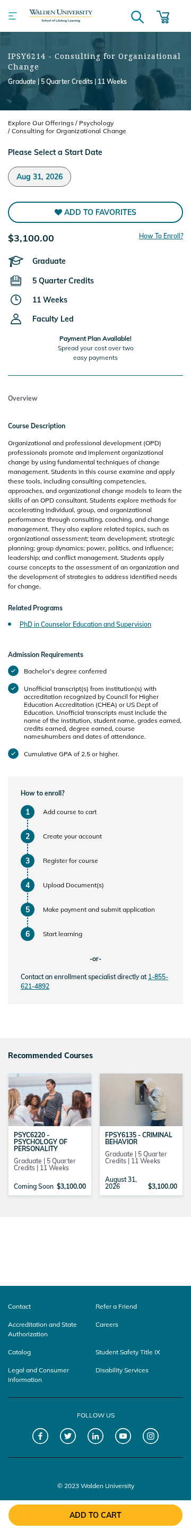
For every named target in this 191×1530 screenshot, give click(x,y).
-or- (95, 959)
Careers (107, 1324)
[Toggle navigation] (13, 16)
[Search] (137, 16)
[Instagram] (151, 1436)
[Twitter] (68, 1436)
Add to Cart (95, 1515)
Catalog (19, 1352)
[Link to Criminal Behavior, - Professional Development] (141, 1099)
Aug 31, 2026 (39, 176)
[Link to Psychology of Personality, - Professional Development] (49, 1099)
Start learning (62, 934)
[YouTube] (123, 1436)
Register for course (70, 861)
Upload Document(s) (73, 885)
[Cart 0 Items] (163, 16)
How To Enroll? (161, 236)
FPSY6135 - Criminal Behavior (138, 1138)
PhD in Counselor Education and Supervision (85, 624)
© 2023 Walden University (95, 1486)
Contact (19, 1306)
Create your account (72, 836)
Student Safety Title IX (128, 1352)
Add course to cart (70, 812)
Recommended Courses (50, 1055)
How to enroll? (43, 793)
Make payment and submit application (99, 909)
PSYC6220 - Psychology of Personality (40, 1142)
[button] (95, 212)
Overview (23, 398)
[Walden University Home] (60, 16)
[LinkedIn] (96, 1436)
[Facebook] (40, 1436)
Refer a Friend (116, 1306)
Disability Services (122, 1370)
